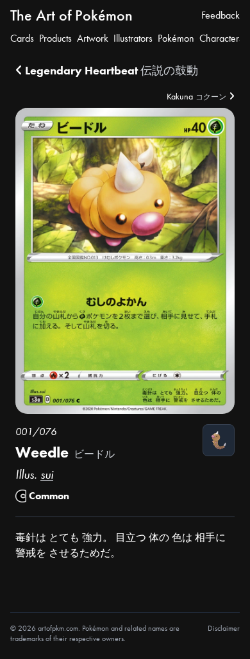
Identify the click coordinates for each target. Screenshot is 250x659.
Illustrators (133, 38)
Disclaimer (224, 628)
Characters (221, 38)
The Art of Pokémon (71, 15)
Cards (22, 38)
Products (55, 38)
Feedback (220, 15)
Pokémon (176, 38)
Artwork (92, 38)
